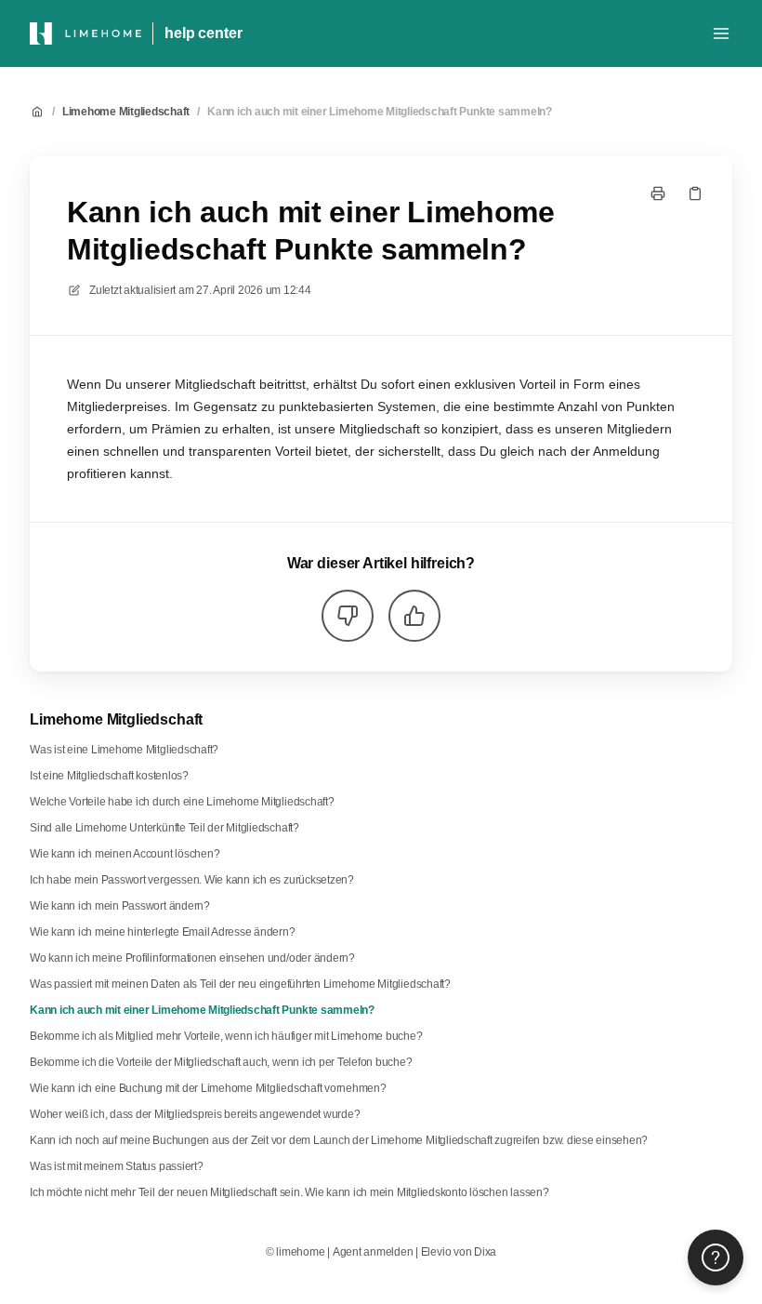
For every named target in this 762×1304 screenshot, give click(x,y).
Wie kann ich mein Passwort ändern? (120, 905)
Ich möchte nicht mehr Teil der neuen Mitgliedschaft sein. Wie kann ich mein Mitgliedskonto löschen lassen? (289, 1192)
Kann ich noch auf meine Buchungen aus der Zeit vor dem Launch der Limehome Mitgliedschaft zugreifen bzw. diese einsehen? (339, 1140)
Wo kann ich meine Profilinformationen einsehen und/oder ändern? (192, 958)
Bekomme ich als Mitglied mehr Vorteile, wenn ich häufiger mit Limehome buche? (226, 1036)
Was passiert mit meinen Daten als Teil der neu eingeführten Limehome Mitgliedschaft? (240, 984)
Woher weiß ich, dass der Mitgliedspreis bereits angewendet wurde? (195, 1114)
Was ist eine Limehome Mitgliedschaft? (124, 749)
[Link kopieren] (695, 193)
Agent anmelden (373, 1251)
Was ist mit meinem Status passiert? (117, 1166)
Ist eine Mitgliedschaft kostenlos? (109, 775)
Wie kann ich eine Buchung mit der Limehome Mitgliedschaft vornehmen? (208, 1088)
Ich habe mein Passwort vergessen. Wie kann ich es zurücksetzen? (192, 879)
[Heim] (85, 33)
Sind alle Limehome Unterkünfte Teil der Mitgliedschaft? (164, 827)
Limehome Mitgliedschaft (126, 111)
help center (203, 33)
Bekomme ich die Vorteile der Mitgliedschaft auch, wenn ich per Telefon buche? (221, 1062)
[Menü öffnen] (721, 33)
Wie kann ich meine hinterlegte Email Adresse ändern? (163, 931)
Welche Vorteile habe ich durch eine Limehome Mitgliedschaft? (182, 801)
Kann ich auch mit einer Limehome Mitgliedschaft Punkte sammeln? (379, 111)
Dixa (485, 1251)
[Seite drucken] (658, 193)
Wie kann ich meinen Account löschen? (124, 853)
